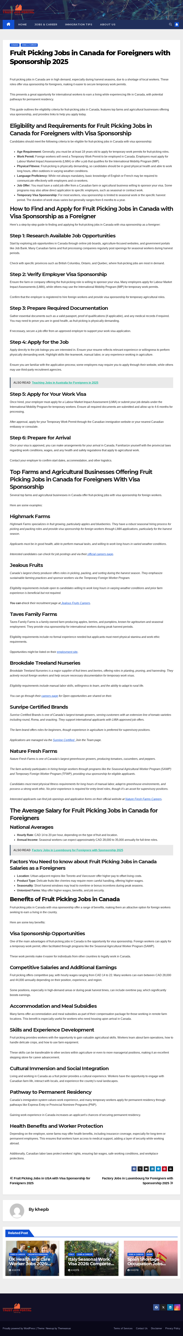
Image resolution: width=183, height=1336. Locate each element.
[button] (170, 24)
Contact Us (142, 1328)
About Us (107, 24)
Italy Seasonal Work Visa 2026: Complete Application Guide (89, 1264)
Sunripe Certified (64, 740)
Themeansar (64, 1328)
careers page (49, 695)
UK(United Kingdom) (38, 1254)
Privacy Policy (172, 1328)
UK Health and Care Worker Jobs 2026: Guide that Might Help (32, 1264)
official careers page (100, 554)
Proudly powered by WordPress (19, 1328)
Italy (71, 1254)
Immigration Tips (78, 24)
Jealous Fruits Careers (75, 603)
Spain (149, 1254)
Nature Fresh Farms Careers (143, 799)
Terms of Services (123, 1328)
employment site (67, 651)
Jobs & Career (46, 24)
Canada (14, 45)
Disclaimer (156, 1328)
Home (22, 24)
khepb (42, 1209)
